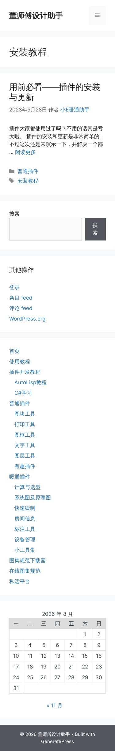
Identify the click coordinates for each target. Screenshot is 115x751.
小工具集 (24, 550)
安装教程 (27, 181)
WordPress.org (27, 319)
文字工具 (24, 445)
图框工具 (24, 435)
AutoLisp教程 (30, 382)
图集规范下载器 (27, 560)
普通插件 (27, 171)
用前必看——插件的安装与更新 (54, 92)
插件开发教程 (24, 372)
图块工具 (24, 414)
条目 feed (21, 298)
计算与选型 (27, 487)
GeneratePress (57, 741)
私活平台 (19, 581)
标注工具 (24, 529)
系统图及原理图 (32, 498)
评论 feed (21, 308)
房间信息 (24, 518)
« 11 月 (55, 705)
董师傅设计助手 (36, 15)
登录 (14, 287)
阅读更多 (25, 152)
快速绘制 (24, 508)
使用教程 (19, 361)
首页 (14, 351)
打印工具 (24, 424)
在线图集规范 (24, 571)
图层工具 (24, 456)
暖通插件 (19, 477)
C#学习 (23, 393)
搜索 (14, 214)
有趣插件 (24, 466)
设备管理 (24, 539)
